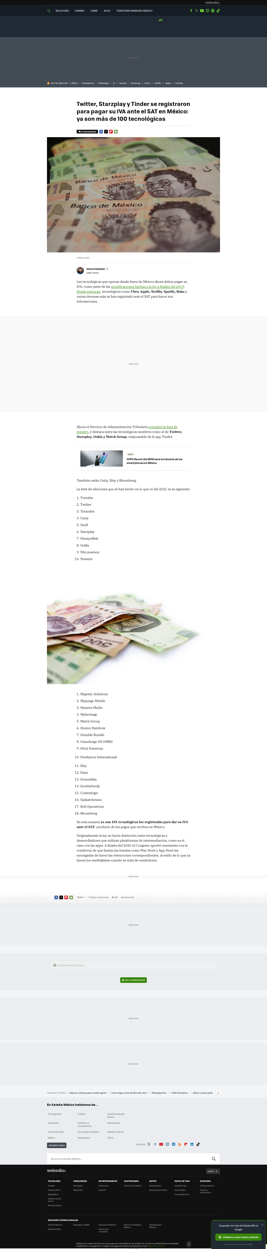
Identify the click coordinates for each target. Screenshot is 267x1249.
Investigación (55, 1113)
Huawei (122, 83)
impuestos (128, 897)
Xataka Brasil (54, 1229)
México (51, 1137)
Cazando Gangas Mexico (116, 1115)
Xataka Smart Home (54, 1200)
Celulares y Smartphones (85, 1124)
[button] (97, 269)
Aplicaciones (113, 1122)
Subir (211, 1171)
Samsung (135, 83)
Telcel (110, 1137)
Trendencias (180, 1185)
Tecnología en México (88, 1131)
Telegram (173, 1143)
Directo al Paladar (132, 1185)
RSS (179, 1143)
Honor (147, 83)
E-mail (116, 131)
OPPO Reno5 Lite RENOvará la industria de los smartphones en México (154, 461)
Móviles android (115, 1131)
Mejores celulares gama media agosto (88, 1092)
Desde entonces (88, 291)
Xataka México (55, 1224)
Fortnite (179, 83)
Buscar (213, 1159)
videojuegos (84, 1137)
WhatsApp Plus (159, 1092)
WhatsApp (103, 83)
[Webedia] (213, 2)
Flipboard (111, 131)
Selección (62, 10)
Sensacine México (107, 1224)
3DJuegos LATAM (81, 1224)
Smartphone (88, 83)
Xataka (51, 1185)
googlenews (213, 11)
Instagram (207, 11)
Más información (156, 1245)
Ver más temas (57, 1145)
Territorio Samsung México (134, 10)
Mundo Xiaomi (55, 1205)
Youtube (202, 11)
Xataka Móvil (54, 1189)
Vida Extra (78, 1189)
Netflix (158, 83)
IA (114, 83)
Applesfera (53, 1194)
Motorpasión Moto (158, 1189)
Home (94, 10)
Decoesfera (180, 1189)
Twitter (196, 11)
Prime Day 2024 (56, 1131)
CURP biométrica (179, 1092)
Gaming (80, 10)
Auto (107, 10)
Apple (168, 83)
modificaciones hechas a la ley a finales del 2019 (147, 286)
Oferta (74, 83)
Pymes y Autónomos (205, 1191)
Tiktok (218, 11)
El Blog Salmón (207, 1185)
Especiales (53, 1122)
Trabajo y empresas (98, 897)
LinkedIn (191, 1143)
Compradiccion (182, 1194)
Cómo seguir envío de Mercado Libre (129, 1092)
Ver (135, 980)
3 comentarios (88, 131)
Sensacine (104, 1185)
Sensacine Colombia (104, 1230)
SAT (116, 897)
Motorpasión (155, 1185)
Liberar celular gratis (203, 1092)
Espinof (102, 1189)
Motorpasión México (155, 1226)
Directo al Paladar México (132, 1226)
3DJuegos (78, 1185)
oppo (130, 454)
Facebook (191, 11)
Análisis (82, 1113)
